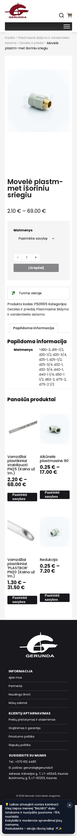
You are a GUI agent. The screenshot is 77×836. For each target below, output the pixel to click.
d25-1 (43, 359)
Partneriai (15, 686)
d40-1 (58, 369)
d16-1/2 (57, 349)
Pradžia (10, 38)
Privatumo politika (21, 736)
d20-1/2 (45, 354)
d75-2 (61, 379)
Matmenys (23, 230)
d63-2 (50, 379)
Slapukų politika (20, 745)
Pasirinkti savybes (19, 497)
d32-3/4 (45, 369)
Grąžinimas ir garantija (24, 728)
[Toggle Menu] (66, 26)
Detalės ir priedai (32, 43)
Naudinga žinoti (19, 694)
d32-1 (58, 364)
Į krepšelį (36, 267)
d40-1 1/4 (46, 374)
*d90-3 (44, 349)
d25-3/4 (46, 364)
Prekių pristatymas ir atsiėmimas (32, 720)
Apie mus (15, 677)
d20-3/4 (59, 354)
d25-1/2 (55, 359)
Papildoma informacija (33, 328)
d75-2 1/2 (46, 384)
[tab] (34, 328)
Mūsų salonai (18, 703)
